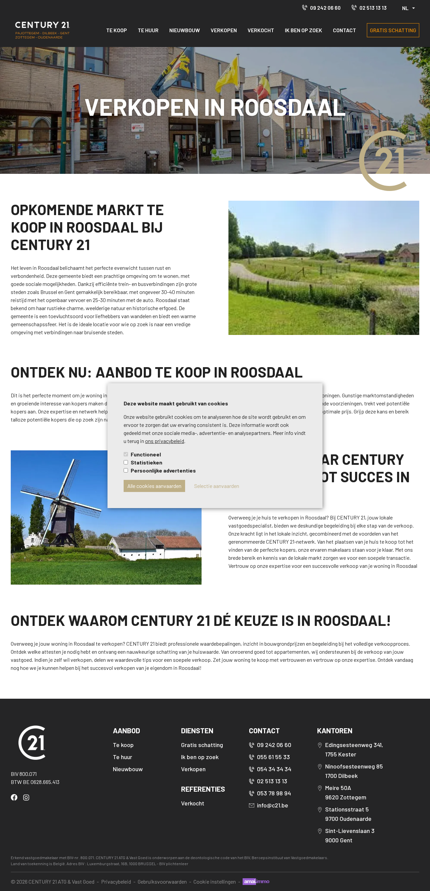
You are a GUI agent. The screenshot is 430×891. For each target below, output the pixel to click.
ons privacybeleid (164, 441)
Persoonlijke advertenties (163, 470)
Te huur (148, 30)
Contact (344, 30)
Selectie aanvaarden (216, 486)
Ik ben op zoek (303, 30)
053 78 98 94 (274, 793)
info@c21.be (272, 805)
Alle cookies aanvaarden (154, 486)
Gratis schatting (393, 30)
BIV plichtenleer (173, 863)
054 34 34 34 (274, 769)
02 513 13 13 (373, 7)
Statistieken (146, 462)
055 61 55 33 (273, 756)
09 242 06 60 (325, 7)
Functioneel (146, 454)
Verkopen (224, 30)
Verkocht (261, 30)
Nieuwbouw (184, 30)
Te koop (116, 30)
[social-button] (15, 797)
